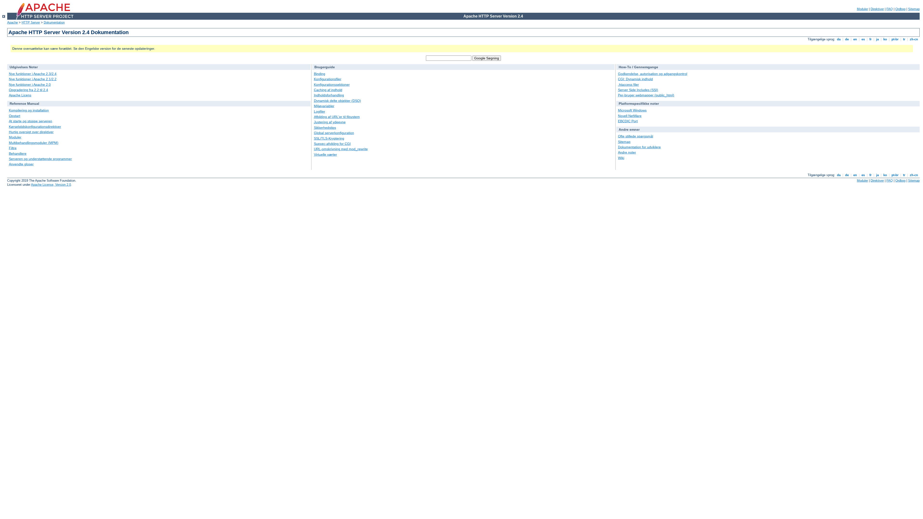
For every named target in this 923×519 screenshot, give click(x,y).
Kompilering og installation (29, 110)
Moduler (862, 9)
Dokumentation (54, 22)
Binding (319, 74)
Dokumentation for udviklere (639, 147)
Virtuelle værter (325, 154)
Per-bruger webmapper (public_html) (646, 95)
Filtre (13, 148)
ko (885, 39)
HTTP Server (31, 22)
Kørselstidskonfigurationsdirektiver (35, 127)
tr (904, 39)
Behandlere (17, 153)
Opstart (14, 116)
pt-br (895, 39)
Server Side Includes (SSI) (638, 90)
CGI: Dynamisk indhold (635, 79)
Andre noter (627, 152)
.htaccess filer (628, 84)
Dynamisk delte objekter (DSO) (337, 101)
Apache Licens (20, 95)
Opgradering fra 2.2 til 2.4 (28, 90)
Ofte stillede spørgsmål (635, 136)
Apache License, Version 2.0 (51, 184)
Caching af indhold (328, 90)
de (847, 39)
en (855, 39)
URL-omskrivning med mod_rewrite (341, 149)
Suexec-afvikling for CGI (332, 144)
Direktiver (877, 9)
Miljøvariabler (324, 106)
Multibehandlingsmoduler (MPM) (33, 143)
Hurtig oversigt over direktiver (31, 132)
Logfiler (319, 111)
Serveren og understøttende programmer (40, 159)
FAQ (889, 9)
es (863, 39)
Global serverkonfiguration (334, 133)
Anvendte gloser (21, 164)
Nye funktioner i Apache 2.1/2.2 (32, 79)
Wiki (621, 158)
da (839, 39)
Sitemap (914, 9)
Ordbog (900, 9)
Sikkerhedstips (325, 128)
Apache (12, 22)
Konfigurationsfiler (327, 79)
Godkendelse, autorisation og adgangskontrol (652, 74)
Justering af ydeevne (330, 122)
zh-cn (914, 39)
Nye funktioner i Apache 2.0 (30, 84)
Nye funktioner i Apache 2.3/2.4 (32, 74)
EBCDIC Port (628, 121)
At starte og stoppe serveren (30, 121)
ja (877, 39)
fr (870, 39)
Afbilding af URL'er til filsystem (337, 117)
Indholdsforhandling (329, 95)
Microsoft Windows (632, 110)
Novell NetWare (630, 116)
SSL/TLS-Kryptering (329, 138)
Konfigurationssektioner (332, 84)
